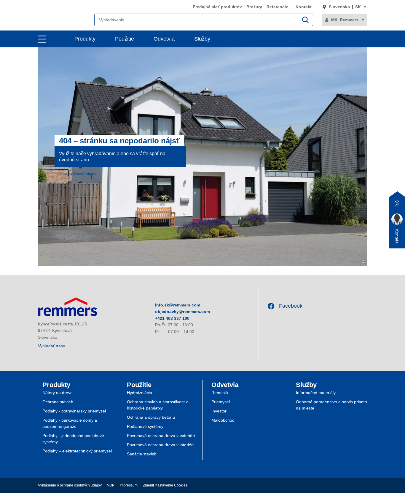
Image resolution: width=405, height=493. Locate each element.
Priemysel (220, 401)
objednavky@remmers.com (182, 311)
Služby (202, 39)
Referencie (278, 6)
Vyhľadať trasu (51, 345)
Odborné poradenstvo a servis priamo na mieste (331, 404)
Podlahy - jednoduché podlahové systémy (73, 438)
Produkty (84, 39)
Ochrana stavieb (57, 401)
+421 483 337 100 (172, 318)
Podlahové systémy (145, 426)
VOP (110, 485)
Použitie (124, 39)
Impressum (129, 485)
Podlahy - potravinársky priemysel (74, 411)
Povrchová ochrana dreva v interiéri (160, 444)
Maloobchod (223, 420)
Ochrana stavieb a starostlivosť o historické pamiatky (158, 404)
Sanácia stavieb (142, 454)
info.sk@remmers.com (177, 305)
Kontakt (304, 6)
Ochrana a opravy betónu (151, 417)
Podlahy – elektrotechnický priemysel (77, 451)
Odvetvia (164, 39)
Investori (219, 411)
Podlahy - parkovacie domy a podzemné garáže (69, 423)
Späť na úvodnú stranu (77, 174)
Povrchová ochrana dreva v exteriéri (161, 435)
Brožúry (254, 6)
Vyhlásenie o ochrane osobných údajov (70, 485)
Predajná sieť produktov (217, 6)
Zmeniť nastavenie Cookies (165, 485)
